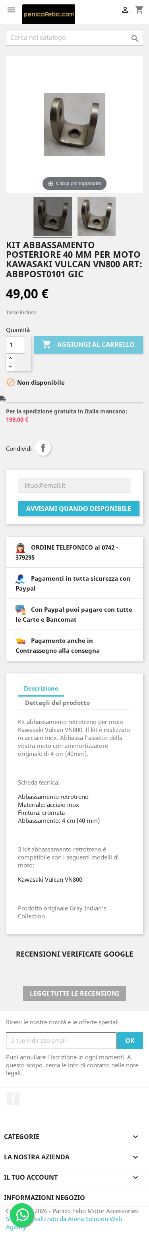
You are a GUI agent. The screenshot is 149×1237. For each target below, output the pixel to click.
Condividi (43, 448)
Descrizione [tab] (41, 688)
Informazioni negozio (44, 1197)
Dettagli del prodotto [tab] (57, 703)
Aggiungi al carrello (88, 344)
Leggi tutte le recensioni (74, 993)
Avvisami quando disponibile (78, 508)
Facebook (13, 1098)
